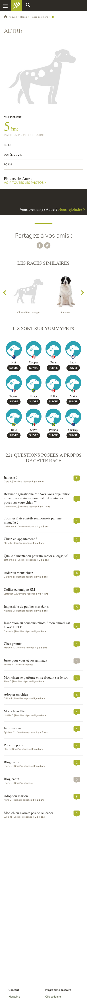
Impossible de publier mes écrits (26, 606)
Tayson (13, 396)
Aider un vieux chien (18, 573)
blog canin (11, 762)
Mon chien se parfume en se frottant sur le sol (36, 677)
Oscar (53, 362)
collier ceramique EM (19, 589)
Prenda (53, 430)
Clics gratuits (13, 643)
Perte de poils (13, 745)
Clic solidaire (53, 996)
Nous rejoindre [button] (70, 209)
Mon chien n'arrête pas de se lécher (28, 813)
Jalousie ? (10, 477)
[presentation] (4, 293)
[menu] (5, 5)
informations (12, 728)
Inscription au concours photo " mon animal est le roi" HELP (37, 625)
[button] (40, 245)
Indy (73, 362)
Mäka (73, 396)
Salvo (33, 430)
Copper (33, 362)
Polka (53, 396)
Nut (13, 362)
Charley (73, 430)
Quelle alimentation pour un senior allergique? (36, 556)
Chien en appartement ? (20, 539)
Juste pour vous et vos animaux (25, 660)
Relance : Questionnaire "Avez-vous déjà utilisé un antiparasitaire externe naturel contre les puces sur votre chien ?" (37, 498)
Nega (33, 396)
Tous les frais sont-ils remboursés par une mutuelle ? (33, 520)
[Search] (28, 5)
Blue (14, 430)
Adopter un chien (16, 694)
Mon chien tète (14, 711)
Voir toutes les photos (24, 182)
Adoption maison (16, 796)
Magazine (14, 996)
